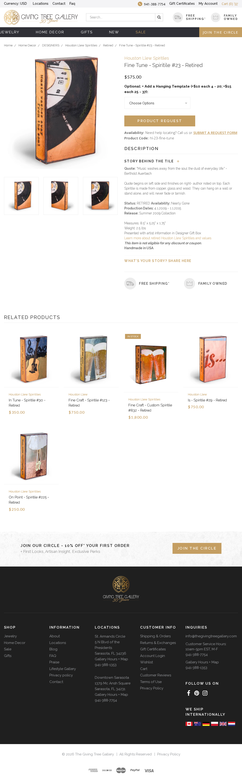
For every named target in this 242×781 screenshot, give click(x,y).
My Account (208, 3)
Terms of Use (151, 682)
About (54, 636)
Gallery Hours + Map (111, 659)
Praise (54, 662)
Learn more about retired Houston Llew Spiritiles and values (167, 238)
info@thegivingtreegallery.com (211, 636)
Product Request (159, 121)
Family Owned (231, 17)
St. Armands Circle (110, 636)
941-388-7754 (106, 700)
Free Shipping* (154, 283)
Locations (40, 3)
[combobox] (124, 17)
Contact (58, 3)
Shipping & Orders (155, 636)
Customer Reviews (155, 675)
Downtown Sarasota (112, 677)
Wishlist (146, 662)
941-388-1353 (106, 665)
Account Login (152, 656)
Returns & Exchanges (158, 643)
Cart (143, 669)
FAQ (52, 656)
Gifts (87, 32)
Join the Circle (220, 32)
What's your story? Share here (157, 261)
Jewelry (9, 32)
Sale (141, 32)
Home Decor (50, 32)
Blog (53, 649)
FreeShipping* (196, 17)
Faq (72, 3)
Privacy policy (61, 675)
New (114, 32)
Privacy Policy (151, 688)
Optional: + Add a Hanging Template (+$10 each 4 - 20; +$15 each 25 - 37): (177, 89)
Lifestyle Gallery (62, 669)
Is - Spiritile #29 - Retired (207, 400)
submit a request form (215, 132)
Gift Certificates (182, 3)
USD (15, 3)
